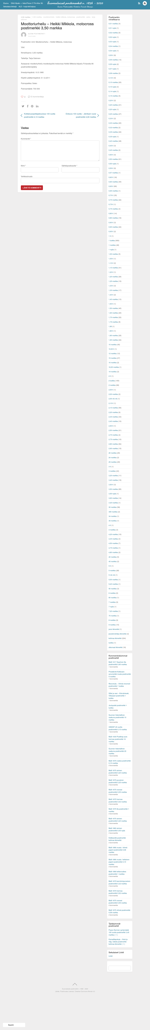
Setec (88, 17)
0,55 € (111, 168)
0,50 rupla (112, 163)
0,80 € (111, 213)
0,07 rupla (112, 68)
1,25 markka (113, 281)
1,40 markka (113, 299)
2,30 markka (113, 416)
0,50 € (111, 154)
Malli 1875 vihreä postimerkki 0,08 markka (119, 911)
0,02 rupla (112, 37)
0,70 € (111, 195)
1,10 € (111, 263)
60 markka (112, 597)
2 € (110, 376)
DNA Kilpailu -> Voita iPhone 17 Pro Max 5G (27, 3)
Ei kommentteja (37, 96)
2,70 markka (113, 435)
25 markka (112, 462)
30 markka (112, 507)
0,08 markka (113, 73)
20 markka (112, 453)
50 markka (112, 588)
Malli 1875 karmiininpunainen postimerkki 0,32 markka (119, 882)
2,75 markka (113, 439)
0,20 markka (113, 105)
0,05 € (111, 55)
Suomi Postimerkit (36, 34)
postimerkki (80, 17)
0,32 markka (113, 127)
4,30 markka (113, 538)
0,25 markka (113, 114)
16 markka (112, 362)
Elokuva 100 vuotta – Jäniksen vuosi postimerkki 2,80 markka (79, 115)
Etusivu (6, 3)
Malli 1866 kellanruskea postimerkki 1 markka (117, 872)
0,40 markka (113, 141)
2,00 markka (113, 394)
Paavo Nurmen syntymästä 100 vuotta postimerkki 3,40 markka (119, 932)
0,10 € (111, 77)
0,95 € (111, 231)
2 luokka (112, 380)
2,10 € (111, 403)
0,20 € (111, 100)
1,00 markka (113, 254)
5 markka (112, 570)
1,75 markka (113, 322)
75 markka (112, 615)
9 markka (112, 624)
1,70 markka (113, 317)
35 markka (112, 520)
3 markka (112, 471)
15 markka (112, 358)
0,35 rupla (112, 136)
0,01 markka (113, 23)
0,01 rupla (112, 28)
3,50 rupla (112, 493)
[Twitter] (23, 106)
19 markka (112, 371)
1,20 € (111, 272)
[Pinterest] (33, 106)
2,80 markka (113, 444)
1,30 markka (113, 290)
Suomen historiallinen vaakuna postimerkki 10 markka (117, 717)
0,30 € (111, 118)
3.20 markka (113, 502)
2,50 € (111, 425)
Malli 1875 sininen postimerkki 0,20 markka (118, 771)
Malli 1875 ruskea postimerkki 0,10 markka (120, 761)
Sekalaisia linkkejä (10, 6)
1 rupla (111, 249)
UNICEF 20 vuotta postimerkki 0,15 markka (118, 728)
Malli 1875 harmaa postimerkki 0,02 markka (118, 800)
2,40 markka (113, 421)
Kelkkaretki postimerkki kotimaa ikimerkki (117, 839)
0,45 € (111, 145)
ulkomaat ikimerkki (115, 647)
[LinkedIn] (38, 106)
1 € (110, 236)
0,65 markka (113, 190)
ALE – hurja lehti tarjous (27, 6)
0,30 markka (113, 123)
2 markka (112, 385)
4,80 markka (113, 552)
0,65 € (111, 186)
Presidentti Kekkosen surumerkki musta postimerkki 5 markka (120, 674)
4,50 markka (113, 543)
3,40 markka (113, 480)
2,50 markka (113, 430)
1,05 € (111, 258)
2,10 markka (113, 407)
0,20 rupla (112, 109)
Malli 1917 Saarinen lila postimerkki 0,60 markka (118, 663)
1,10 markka (113, 267)
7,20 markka (113, 611)
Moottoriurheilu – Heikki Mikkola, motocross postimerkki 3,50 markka (57, 25)
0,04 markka (113, 46)
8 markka (112, 620)
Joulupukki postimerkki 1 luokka (118, 706)
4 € (110, 525)
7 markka (112, 602)
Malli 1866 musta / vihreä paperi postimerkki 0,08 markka (118, 849)
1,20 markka (113, 276)
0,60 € (111, 177)
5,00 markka (113, 579)
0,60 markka (113, 181)
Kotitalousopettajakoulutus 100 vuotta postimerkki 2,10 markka (39, 115)
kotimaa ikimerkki (115, 638)
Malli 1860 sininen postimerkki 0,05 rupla (117, 829)
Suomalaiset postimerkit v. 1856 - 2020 (75, 989)
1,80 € (111, 331)
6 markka (112, 593)
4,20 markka (113, 534)
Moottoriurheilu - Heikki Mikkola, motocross (59, 17)
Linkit (110, 956)
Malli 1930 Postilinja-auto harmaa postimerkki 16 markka (118, 738)
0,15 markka (113, 96)
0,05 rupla (112, 64)
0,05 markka (113, 59)
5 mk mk (112, 575)
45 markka (112, 561)
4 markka (112, 529)
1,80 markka (113, 335)
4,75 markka (113, 548)
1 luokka (112, 240)
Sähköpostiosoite (69, 165)
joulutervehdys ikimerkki (117, 633)
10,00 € (111, 349)
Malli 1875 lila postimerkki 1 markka (119, 810)
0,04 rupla (112, 50)
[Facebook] (28, 106)
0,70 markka (113, 200)
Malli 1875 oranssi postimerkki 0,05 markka (118, 790)
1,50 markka (113, 308)
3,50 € (111, 484)
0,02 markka (113, 32)
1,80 (110, 326)
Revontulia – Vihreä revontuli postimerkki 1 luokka (119, 684)
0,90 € (111, 222)
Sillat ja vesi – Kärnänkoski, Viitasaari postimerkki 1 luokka (119, 695)
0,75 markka (113, 208)
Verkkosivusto (26, 176)
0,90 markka (113, 227)
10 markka (112, 344)
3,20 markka (113, 475)
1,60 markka (113, 313)
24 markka (112, 457)
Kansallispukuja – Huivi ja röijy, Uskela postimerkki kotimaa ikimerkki (118, 941)
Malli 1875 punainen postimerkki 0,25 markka (118, 781)
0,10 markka (113, 82)
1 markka (112, 245)
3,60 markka (113, 498)
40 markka (112, 557)
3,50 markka (25, 17)
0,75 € (111, 204)
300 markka (113, 511)
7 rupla (111, 606)
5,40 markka (113, 584)
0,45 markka (113, 150)
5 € (110, 566)
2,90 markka (113, 448)
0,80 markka (113, 218)
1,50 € (111, 303)
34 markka (112, 516)
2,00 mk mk (113, 398)
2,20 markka (113, 412)
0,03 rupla (112, 41)
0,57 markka (113, 172)
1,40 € (111, 294)
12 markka (112, 353)
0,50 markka (113, 159)
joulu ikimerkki (114, 629)
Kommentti (26, 138)
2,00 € (111, 389)
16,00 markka (114, 367)
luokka (111, 642)
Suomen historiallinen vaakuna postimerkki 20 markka (117, 750)
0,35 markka (113, 132)
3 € (110, 466)
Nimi (23, 165)
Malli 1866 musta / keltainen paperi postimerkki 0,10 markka (119, 861)
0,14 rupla (112, 91)
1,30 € (111, 285)
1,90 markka (113, 340)
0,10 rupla (112, 86)
